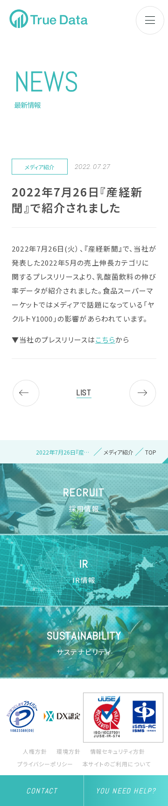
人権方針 (35, 751)
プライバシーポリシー (45, 764)
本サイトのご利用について (117, 764)
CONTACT (41, 791)
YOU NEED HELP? (125, 791)
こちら (105, 339)
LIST (84, 392)
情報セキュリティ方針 (118, 751)
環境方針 (68, 751)
